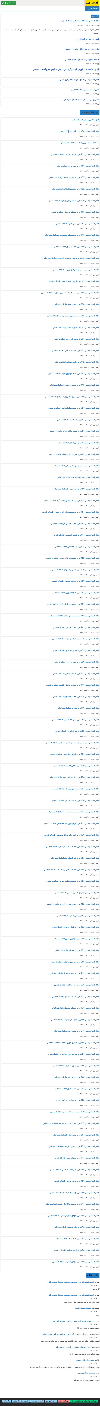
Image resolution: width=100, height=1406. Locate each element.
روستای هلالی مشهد (86, 1373)
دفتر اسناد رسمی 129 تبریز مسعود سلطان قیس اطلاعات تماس (72, 604)
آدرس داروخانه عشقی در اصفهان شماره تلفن (73, 1347)
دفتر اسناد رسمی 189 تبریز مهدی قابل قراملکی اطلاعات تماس (73, 1215)
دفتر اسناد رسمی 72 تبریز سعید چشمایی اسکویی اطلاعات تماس (72, 743)
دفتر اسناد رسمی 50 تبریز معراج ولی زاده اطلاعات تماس (76, 489)
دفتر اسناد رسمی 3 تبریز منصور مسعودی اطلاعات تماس (76, 327)
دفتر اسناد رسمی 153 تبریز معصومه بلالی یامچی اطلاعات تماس (72, 558)
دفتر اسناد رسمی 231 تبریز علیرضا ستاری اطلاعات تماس (76, 673)
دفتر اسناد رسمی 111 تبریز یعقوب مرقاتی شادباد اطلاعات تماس (72, 685)
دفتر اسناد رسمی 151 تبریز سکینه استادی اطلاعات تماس (75, 996)
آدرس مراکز (95, 16)
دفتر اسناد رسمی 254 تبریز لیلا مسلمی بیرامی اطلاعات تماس (74, 777)
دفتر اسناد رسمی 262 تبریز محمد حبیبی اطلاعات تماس (76, 627)
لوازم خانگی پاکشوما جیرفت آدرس (85, 120)
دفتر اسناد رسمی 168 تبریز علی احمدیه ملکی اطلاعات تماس (74, 1169)
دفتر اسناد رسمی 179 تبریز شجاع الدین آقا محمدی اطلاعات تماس (71, 835)
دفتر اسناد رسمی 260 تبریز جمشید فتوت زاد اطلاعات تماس (74, 1192)
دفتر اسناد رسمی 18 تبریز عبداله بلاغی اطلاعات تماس (77, 546)
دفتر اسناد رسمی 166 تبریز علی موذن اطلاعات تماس (77, 166)
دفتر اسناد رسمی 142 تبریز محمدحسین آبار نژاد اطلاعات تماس (73, 812)
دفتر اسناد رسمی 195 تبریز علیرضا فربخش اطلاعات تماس (75, 212)
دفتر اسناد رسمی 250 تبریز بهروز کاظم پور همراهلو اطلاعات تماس (72, 396)
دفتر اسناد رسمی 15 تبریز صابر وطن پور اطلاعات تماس (76, 1227)
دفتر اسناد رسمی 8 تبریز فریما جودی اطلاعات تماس (78, 477)
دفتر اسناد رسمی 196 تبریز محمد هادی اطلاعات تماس (76, 304)
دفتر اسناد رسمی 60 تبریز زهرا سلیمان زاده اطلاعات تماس (75, 1019)
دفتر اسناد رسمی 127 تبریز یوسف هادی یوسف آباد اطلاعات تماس (71, 500)
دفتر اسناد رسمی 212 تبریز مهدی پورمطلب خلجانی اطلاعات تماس (71, 823)
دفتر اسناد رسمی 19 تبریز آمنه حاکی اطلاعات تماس (78, 708)
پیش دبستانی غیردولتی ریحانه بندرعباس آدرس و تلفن (64, 1334)
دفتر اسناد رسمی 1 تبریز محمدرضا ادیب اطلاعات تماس (76, 339)
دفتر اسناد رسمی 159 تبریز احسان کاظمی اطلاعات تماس (75, 350)
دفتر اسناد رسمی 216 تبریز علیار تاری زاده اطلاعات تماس (75, 639)
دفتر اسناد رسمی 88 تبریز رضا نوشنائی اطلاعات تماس (77, 731)
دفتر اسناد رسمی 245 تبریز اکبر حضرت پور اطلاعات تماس (75, 719)
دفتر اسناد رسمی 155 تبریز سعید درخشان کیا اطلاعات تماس (74, 616)
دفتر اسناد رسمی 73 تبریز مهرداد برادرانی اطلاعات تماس (76, 466)
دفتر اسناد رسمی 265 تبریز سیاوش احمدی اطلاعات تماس (75, 927)
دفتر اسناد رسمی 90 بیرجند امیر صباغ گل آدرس (79, 21)
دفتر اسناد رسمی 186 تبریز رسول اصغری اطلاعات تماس (76, 1065)
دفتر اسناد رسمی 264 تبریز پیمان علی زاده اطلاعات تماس (75, 1135)
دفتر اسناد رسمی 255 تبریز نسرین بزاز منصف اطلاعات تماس (74, 1146)
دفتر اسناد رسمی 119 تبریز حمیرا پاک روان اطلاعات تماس (75, 569)
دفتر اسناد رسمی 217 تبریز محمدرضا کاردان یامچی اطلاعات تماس (72, 1204)
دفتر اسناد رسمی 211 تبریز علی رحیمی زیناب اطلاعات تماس (74, 973)
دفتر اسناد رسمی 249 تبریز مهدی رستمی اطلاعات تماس (76, 939)
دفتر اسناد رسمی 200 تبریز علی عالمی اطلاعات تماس (77, 1100)
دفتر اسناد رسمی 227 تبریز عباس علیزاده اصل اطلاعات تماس (73, 408)
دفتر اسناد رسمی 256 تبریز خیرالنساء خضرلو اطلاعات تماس (74, 858)
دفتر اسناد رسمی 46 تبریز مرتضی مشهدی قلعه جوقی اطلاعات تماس (71, 258)
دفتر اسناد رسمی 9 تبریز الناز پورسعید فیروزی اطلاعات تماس (74, 281)
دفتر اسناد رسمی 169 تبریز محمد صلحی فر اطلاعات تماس (75, 523)
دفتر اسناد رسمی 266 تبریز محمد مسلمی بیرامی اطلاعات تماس (72, 881)
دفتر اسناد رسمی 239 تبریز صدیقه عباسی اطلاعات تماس (75, 581)
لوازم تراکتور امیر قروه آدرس (87, 39)
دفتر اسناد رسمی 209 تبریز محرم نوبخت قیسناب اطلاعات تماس (72, 846)
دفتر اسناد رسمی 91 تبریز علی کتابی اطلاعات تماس (78, 915)
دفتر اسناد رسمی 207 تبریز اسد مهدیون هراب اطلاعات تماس (73, 373)
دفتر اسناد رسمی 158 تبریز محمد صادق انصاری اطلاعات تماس (73, 904)
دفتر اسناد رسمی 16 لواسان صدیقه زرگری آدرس (79, 79)
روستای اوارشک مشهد (85, 1360)
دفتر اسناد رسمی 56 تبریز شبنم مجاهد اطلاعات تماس (76, 1250)
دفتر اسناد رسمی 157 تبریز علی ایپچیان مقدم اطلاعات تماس (74, 177)
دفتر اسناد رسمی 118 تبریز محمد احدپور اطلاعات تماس (76, 696)
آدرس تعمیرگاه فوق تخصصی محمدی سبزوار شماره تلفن (71, 1282)
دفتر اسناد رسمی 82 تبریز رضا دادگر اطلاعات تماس (78, 419)
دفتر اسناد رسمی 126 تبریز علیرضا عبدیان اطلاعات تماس (75, 800)
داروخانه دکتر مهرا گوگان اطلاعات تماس (82, 49)
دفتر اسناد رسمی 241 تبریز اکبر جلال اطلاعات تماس (77, 223)
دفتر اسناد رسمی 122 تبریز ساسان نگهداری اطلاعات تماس (75, 189)
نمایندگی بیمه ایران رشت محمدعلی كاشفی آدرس (79, 143)
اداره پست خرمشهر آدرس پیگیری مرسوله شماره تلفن (72, 1321)
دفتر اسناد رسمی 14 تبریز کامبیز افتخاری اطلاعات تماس (76, 535)
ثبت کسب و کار (8, 2)
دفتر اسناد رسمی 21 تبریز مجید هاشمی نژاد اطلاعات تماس (74, 431)
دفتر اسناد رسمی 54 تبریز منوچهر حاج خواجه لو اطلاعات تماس (73, 1054)
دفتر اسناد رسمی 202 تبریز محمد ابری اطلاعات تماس (77, 1088)
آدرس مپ (80, 25)
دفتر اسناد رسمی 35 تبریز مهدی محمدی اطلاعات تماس (76, 650)
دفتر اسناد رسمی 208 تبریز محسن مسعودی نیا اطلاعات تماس (73, 316)
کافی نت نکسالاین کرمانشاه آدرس (85, 89)
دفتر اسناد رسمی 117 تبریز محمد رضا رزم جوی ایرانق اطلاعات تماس (71, 1123)
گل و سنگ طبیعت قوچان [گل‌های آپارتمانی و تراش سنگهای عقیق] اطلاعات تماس (66, 69)
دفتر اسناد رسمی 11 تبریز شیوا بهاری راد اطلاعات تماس (76, 270)
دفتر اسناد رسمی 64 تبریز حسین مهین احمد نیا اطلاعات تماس (73, 1042)
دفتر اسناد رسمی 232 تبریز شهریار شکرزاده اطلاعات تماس (75, 154)
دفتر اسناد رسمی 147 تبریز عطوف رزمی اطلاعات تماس (76, 1158)
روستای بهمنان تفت (83, 1308)
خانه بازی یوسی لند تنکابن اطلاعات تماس (82, 59)
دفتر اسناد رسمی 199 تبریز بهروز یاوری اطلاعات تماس (77, 950)
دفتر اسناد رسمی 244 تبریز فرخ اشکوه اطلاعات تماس (77, 1238)
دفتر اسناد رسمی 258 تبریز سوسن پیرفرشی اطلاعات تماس (75, 962)
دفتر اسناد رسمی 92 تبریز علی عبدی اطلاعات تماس (78, 443)
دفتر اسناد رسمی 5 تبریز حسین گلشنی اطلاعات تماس (77, 892)
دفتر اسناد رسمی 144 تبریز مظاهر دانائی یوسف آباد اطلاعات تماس (71, 869)
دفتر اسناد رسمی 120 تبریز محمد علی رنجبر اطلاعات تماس (74, 1112)
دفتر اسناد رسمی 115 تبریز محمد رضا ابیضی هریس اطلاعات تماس (71, 235)
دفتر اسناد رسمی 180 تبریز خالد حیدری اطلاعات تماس (76, 246)
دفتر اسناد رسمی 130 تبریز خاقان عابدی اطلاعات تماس (76, 765)
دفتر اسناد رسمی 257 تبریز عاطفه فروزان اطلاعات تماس (76, 592)
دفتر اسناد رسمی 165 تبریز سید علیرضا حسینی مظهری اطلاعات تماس (70, 293)
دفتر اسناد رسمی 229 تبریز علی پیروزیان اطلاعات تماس (76, 662)
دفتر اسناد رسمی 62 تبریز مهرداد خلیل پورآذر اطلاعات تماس (74, 454)
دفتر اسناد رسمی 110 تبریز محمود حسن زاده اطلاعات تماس (74, 385)
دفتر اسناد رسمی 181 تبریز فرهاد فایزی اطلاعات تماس (76, 1181)
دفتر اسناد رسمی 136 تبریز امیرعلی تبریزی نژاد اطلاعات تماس (73, 200)
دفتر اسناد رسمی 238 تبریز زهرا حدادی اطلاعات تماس (76, 985)
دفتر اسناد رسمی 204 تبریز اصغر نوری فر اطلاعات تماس (76, 789)
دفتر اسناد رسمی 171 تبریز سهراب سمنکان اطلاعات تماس (75, 1008)
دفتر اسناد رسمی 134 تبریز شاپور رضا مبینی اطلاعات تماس (74, 754)
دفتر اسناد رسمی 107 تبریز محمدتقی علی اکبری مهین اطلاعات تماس (70, 512)
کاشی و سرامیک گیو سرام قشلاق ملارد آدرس (80, 99)
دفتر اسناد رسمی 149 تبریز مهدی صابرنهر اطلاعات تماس (75, 1261)
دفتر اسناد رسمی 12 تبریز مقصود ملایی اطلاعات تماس (76, 362)
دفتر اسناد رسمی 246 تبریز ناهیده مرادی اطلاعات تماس (76, 1031)
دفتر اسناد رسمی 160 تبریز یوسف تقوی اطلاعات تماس (76, 1077)
